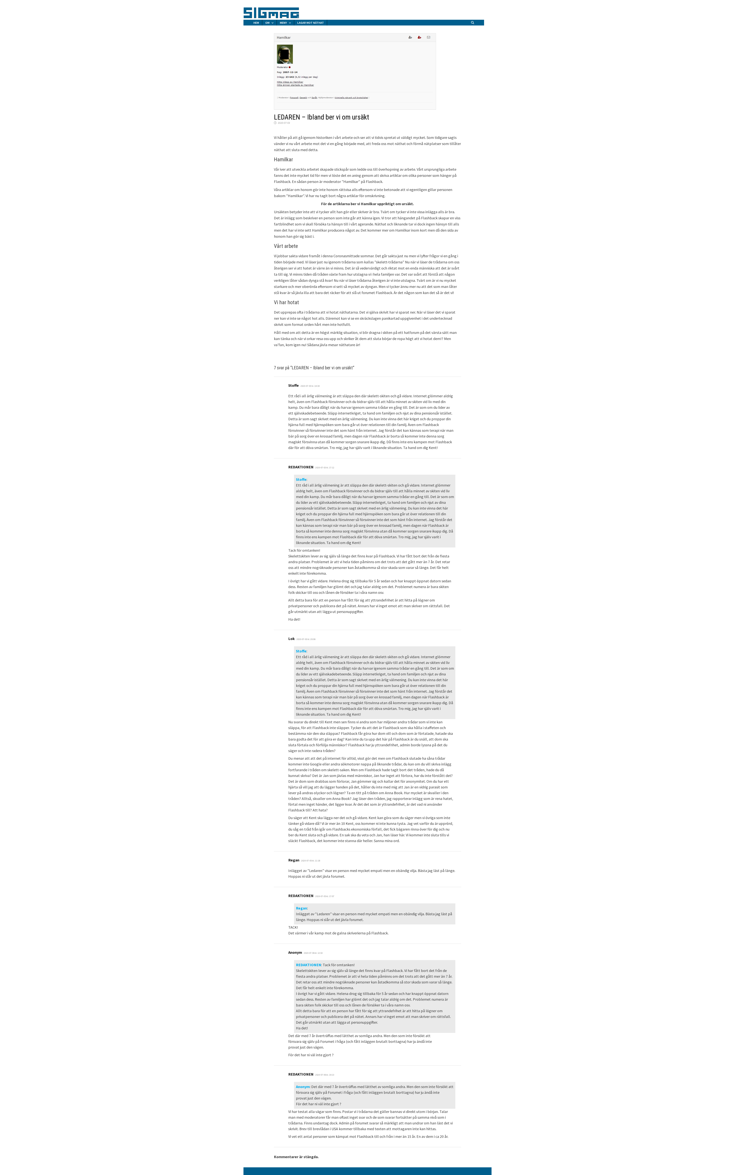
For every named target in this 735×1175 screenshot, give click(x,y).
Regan (301, 908)
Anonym (303, 1086)
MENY (283, 23)
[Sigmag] (271, 12)
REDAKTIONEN (308, 964)
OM (267, 23)
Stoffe (301, 479)
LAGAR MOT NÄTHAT (310, 23)
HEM (256, 23)
